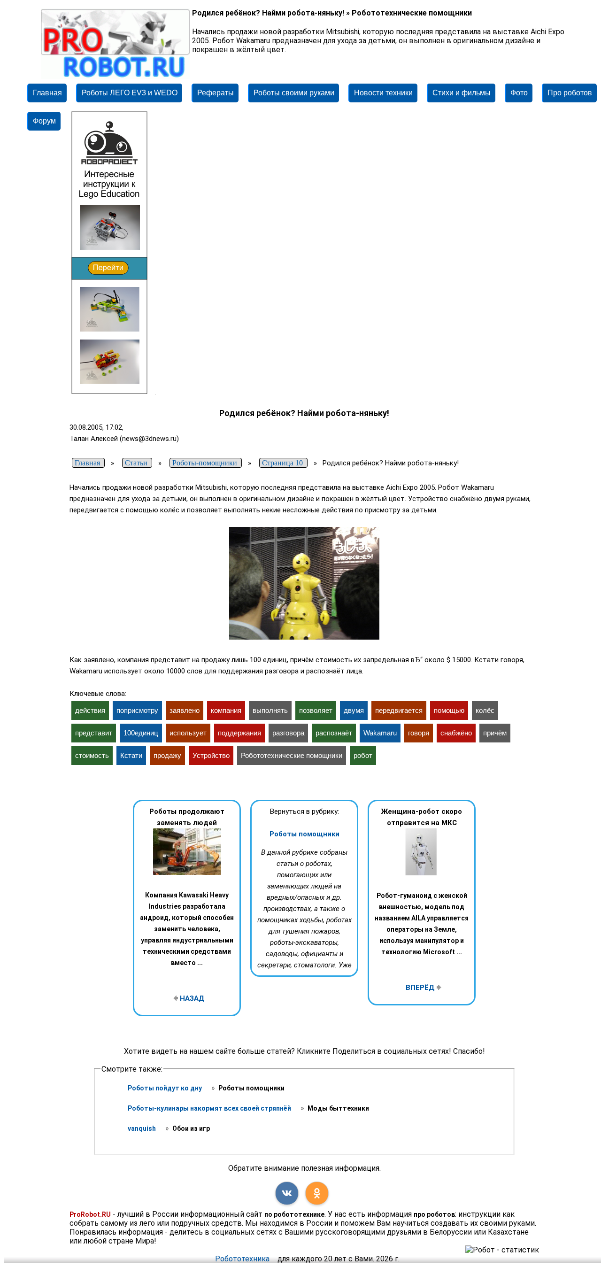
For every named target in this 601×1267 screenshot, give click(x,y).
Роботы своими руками (294, 93)
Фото (519, 93)
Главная (47, 93)
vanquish (142, 1128)
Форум (44, 121)
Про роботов (569, 93)
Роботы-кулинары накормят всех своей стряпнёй (210, 1108)
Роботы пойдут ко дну (165, 1088)
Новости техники (383, 93)
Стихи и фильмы (461, 93)
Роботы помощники (304, 834)
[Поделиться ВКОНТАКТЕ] (287, 1193)
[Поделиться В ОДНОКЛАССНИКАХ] (317, 1193)
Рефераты (215, 93)
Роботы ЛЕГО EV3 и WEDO (129, 93)
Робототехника (242, 1258)
